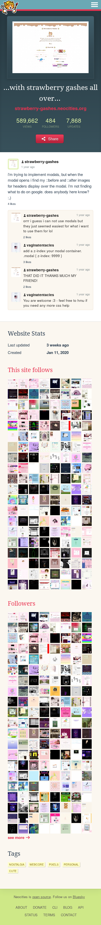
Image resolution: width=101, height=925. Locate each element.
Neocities (21, 896)
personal (71, 864)
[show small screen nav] (94, 4)
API (81, 907)
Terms (49, 914)
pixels (54, 864)
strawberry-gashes (42, 161)
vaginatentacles (40, 245)
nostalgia (16, 864)
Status (31, 914)
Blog (67, 907)
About (21, 907)
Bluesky (79, 896)
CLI (54, 907)
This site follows (30, 370)
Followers (21, 603)
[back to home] (9, 7)
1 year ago (28, 167)
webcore (37, 864)
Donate (40, 907)
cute (13, 871)
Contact (69, 914)
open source (41, 896)
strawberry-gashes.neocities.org (50, 108)
